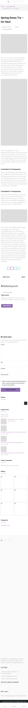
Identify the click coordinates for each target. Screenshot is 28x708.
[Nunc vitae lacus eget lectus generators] (4, 439)
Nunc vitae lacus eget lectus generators (12, 442)
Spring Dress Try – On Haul (15, 419)
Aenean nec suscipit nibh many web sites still (14, 432)
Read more (7, 305)
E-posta (3, 368)
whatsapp (10, 687)
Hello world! (5, 295)
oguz (16, 27)
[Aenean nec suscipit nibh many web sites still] (4, 428)
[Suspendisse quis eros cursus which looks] (4, 449)
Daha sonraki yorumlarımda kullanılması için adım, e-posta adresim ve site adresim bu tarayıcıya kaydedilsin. (14, 383)
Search (25, 403)
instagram (7, 687)
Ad (2, 362)
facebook (1, 687)
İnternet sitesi (4, 374)
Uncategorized (7, 29)
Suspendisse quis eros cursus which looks (12, 453)
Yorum (3, 344)
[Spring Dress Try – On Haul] (4, 421)
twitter (4, 687)
